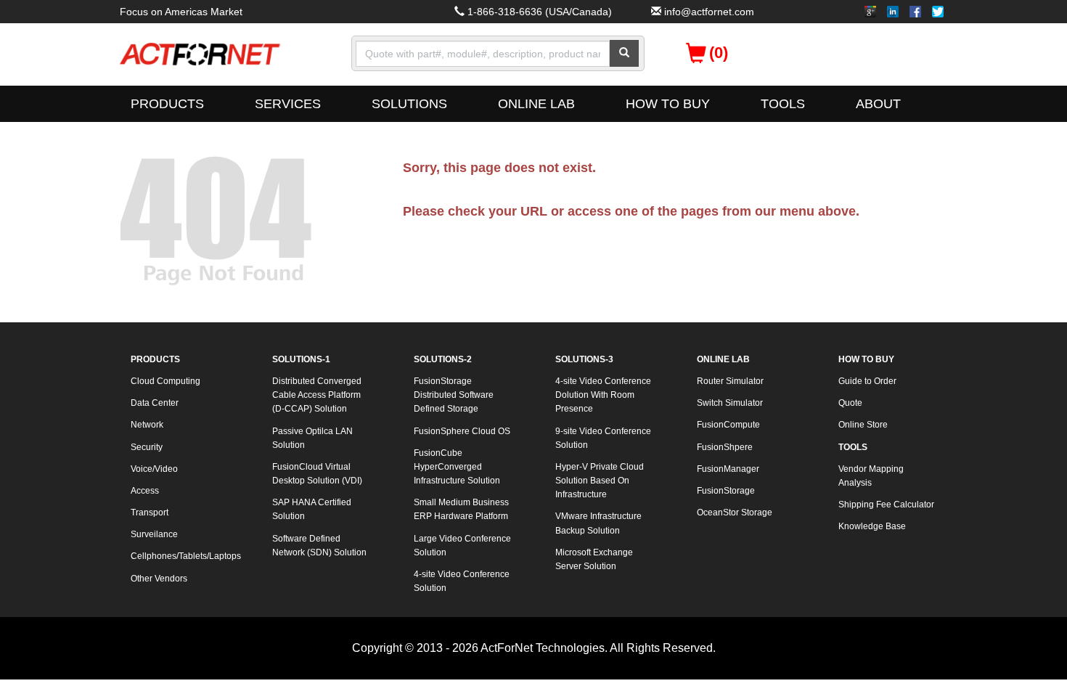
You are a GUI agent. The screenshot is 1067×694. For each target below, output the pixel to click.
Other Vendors (159, 578)
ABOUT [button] (878, 104)
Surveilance (154, 534)
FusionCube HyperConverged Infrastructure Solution (457, 467)
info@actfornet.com (709, 11)
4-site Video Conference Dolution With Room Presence (603, 395)
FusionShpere (725, 447)
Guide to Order (867, 381)
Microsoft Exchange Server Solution (594, 559)
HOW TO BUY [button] (668, 104)
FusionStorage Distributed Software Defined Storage (454, 395)
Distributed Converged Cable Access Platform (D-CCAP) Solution (316, 395)
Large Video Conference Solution (462, 546)
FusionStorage (726, 491)
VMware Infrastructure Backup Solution (598, 523)
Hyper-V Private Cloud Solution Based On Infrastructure (599, 480)
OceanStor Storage (734, 512)
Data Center (155, 403)
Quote (850, 403)
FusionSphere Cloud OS (462, 431)
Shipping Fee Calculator (886, 504)
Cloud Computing (165, 381)
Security (147, 447)
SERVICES (288, 104)
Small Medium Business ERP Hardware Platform (461, 509)
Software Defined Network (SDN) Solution (319, 546)
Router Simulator (730, 381)
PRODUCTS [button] (167, 104)
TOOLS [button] (783, 104)
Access (145, 491)
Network (147, 425)
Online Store (863, 425)
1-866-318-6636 (504, 11)
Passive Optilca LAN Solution (312, 438)
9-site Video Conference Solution (603, 438)
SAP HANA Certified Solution (311, 509)
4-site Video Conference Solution (462, 581)
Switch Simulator (730, 403)
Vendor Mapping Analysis (871, 476)
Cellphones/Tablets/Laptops (185, 556)
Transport (149, 512)
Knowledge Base (872, 526)
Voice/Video (154, 469)
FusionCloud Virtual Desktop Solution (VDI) (317, 474)
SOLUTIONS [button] (409, 104)
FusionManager (728, 469)
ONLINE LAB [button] (536, 104)
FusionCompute (728, 425)
